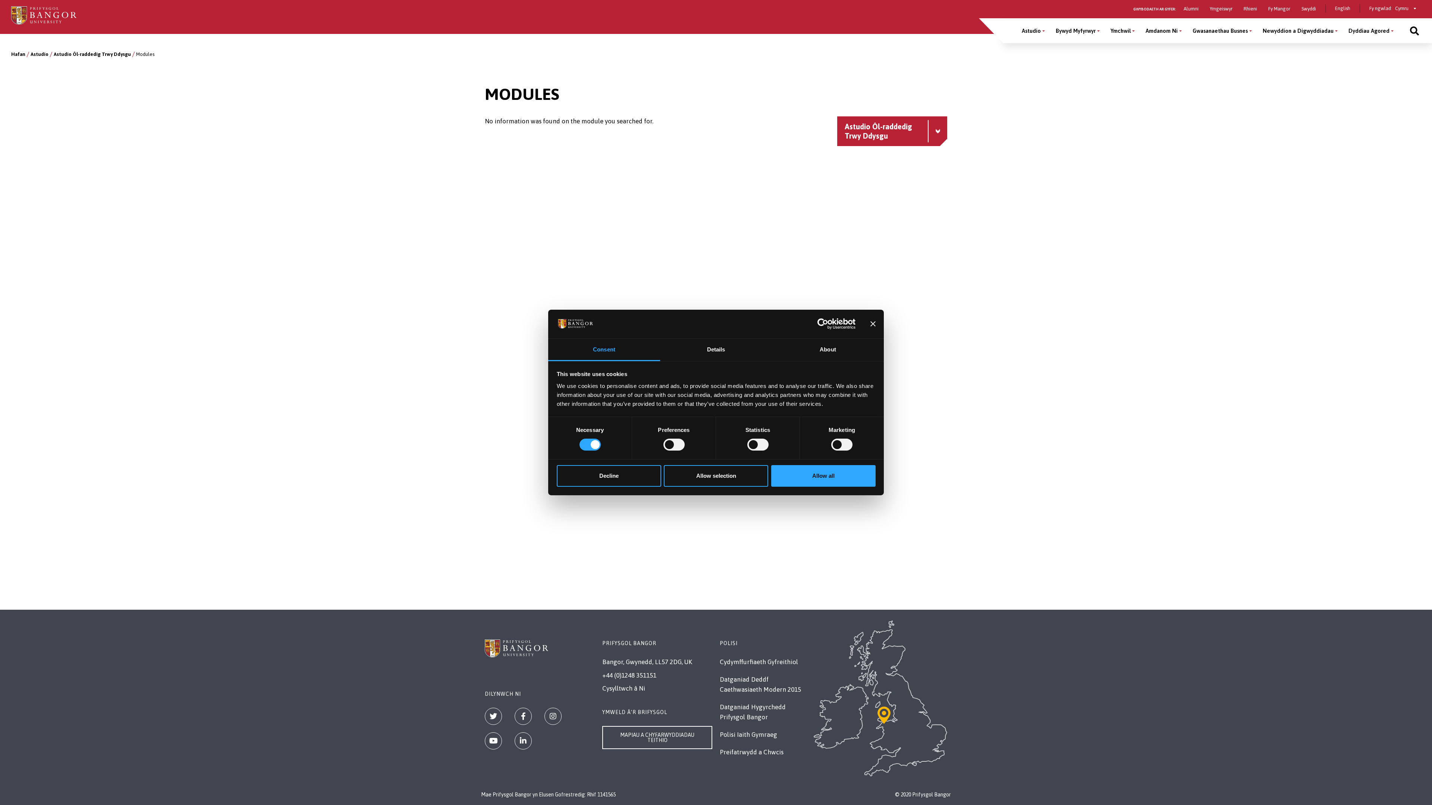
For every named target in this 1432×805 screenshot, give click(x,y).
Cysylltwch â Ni (623, 688)
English (1342, 8)
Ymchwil (1121, 31)
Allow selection (716, 476)
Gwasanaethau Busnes (1220, 31)
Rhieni (1250, 9)
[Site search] (1414, 30)
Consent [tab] (604, 349)
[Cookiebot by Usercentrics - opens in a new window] (822, 323)
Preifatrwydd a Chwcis (751, 752)
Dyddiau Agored (1368, 31)
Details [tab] (716, 349)
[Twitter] (493, 716)
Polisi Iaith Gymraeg (748, 734)
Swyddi (1308, 9)
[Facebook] (523, 716)
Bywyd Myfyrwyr (1076, 31)
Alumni (1191, 9)
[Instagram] (553, 716)
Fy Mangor (1279, 9)
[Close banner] (873, 323)
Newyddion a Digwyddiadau (1298, 31)
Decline (609, 476)
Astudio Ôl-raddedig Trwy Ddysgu (92, 54)
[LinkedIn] (523, 740)
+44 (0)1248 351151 (629, 675)
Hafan (18, 54)
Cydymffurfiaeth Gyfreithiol (759, 662)
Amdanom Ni (1162, 31)
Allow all (823, 476)
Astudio (1031, 31)
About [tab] (828, 349)
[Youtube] (493, 740)
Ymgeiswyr (1221, 9)
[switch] (674, 445)
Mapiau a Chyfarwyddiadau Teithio (657, 737)
